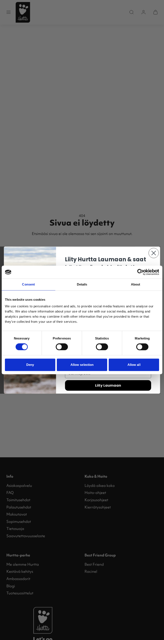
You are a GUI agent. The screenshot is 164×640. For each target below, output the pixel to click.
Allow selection (82, 364)
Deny (30, 364)
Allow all (134, 364)
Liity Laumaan (108, 385)
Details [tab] (82, 284)
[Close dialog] (154, 253)
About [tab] (135, 284)
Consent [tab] (28, 284)
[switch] (62, 346)
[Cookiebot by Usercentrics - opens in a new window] (140, 272)
